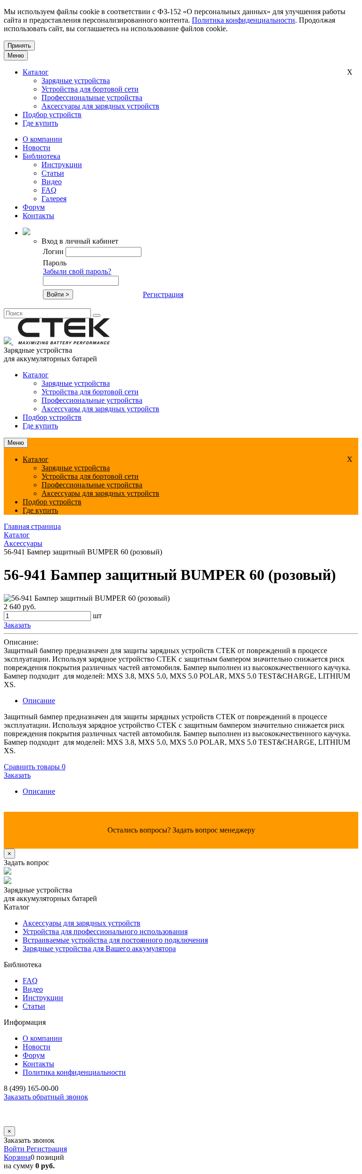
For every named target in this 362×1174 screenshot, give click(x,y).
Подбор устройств (52, 115)
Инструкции (61, 165)
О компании (42, 139)
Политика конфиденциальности (243, 20)
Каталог (36, 72)
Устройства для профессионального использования (105, 931)
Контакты (38, 216)
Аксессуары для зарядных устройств (100, 106)
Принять (19, 45)
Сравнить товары (35, 767)
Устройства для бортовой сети (90, 89)
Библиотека (41, 156)
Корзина (17, 1157)
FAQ (49, 190)
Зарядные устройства (75, 81)
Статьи (52, 173)
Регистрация (163, 294)
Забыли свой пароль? (77, 271)
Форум (34, 207)
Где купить (40, 123)
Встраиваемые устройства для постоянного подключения (115, 940)
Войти (15, 1149)
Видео (51, 182)
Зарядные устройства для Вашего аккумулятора (99, 948)
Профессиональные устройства (91, 98)
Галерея (53, 199)
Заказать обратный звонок (46, 1097)
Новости (36, 148)
